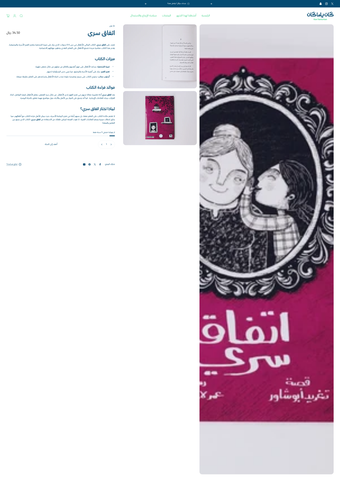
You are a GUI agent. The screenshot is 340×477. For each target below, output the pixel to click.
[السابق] (211, 3)
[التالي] (146, 3)
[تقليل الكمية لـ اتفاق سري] (112, 144)
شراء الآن (60, 154)
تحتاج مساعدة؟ (12, 164)
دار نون (112, 26)
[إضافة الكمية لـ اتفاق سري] (101, 144)
